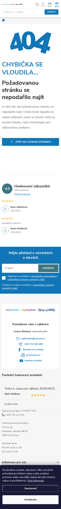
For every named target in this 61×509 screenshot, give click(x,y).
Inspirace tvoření (33, 360)
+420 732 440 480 (33, 344)
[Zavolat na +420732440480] (37, 4)
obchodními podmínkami (43, 276)
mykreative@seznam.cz (33, 338)
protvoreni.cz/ (33, 355)
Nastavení (31, 488)
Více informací (35, 480)
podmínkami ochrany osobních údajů (26, 279)
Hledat (51, 12)
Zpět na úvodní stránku (33, 142)
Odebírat (48, 268)
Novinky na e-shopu (33, 349)
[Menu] (56, 4)
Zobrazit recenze (22, 194)
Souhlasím (30, 499)
